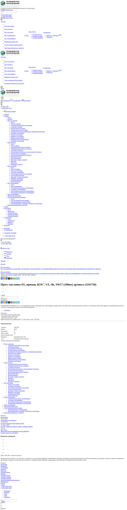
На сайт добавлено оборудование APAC (12, 423)
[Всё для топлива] (14, 24)
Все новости (4, 417)
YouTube (8, 254)
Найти (2, 502)
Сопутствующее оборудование (20, 200)
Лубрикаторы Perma (93, 273)
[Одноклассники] (4, 278)
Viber (7, 256)
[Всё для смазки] (14, 31)
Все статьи (4, 429)
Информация (4, 481)
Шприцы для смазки (81, 273)
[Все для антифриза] (14, 37)
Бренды (3, 483)
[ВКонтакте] (2, 278)
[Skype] (16, 278)
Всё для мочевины (16, 186)
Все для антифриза (43, 269)
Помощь (3, 474)
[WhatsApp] (14, 278)
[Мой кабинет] (1, 19)
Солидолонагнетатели (51, 273)
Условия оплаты (5, 475)
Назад (9, 117)
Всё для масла (15, 145)
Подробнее (4, 464)
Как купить (11, 211)
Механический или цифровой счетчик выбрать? (15, 431)
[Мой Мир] (7, 278)
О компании (11, 220)
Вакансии (3, 471)
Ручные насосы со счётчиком (9, 433)
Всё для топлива (16, 124)
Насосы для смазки (6, 273)
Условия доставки (6, 477)
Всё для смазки (15, 169)
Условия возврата (6, 478)
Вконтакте (9, 252)
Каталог (10, 119)
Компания (4, 466)
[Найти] (1, 13)
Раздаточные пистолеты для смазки (34, 273)
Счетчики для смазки (18, 273)
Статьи (3, 485)
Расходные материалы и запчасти (91, 269)
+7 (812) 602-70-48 (6, 15)
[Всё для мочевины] (14, 34)
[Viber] (11, 278)
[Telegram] (19, 278)
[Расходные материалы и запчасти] (14, 46)
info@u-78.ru (9, 10)
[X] (9, 278)
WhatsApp (9, 258)
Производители (5, 472)
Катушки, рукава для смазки (66, 273)
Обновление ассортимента (8, 420)
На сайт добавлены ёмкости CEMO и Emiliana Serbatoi (17, 426)
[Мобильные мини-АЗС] (14, 40)
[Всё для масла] (14, 27)
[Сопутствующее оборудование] (14, 43)
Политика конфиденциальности (10, 480)
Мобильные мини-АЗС (56, 269)
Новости (3, 469)
